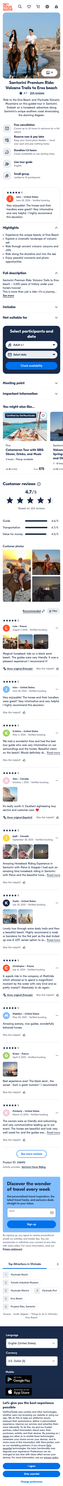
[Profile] (56, 7)
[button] (31, 93)
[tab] (25, 1264)
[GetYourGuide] (8, 7)
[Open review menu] (57, 628)
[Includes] (56, 307)
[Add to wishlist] (43, 416)
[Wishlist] (29, 7)
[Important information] (56, 394)
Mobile (10, 1372)
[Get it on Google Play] (19, 1380)
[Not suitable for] (56, 317)
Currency (11, 1352)
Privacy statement (12, 1249)
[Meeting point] (56, 383)
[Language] (47, 6)
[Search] (20, 6)
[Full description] (56, 273)
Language (12, 1335)
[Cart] (38, 7)
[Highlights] (56, 228)
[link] (25, 443)
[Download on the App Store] (19, 1392)
